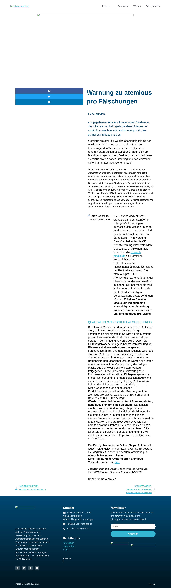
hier (117, 462)
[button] (49, 91)
